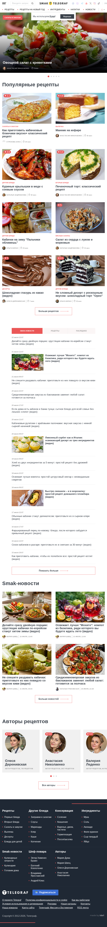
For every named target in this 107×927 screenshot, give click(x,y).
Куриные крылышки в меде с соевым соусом (22, 188)
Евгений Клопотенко (37, 866)
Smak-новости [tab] (27, 331)
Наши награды (68, 904)
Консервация (64, 810)
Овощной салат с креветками (27, 62)
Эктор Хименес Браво (39, 859)
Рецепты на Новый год (32, 9)
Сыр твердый (91, 837)
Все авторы (48, 785)
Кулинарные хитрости (10, 859)
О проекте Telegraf (11, 900)
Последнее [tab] (81, 331)
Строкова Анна (13, 142)
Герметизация (64, 834)
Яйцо (86, 841)
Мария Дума (63, 858)
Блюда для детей (13, 841)
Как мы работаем (81, 900)
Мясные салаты (63, 236)
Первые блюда (12, 817)
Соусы (34, 822)
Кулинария (9, 865)
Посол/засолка (64, 839)
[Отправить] (32, 3)
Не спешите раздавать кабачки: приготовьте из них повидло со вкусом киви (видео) (24, 680)
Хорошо (67, 16)
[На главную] (53, 3)
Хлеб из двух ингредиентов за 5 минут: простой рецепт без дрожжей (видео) (49, 464)
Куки (52, 16)
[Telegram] (82, 3)
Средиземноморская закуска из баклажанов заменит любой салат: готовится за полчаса (80, 680)
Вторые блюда (62, 183)
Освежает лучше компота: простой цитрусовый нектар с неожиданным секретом (50, 478)
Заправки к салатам (41, 817)
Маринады (36, 827)
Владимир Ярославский (37, 874)
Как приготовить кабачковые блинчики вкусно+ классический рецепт (24, 133)
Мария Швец (12, 636)
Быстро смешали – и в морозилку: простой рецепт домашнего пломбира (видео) (67, 494)
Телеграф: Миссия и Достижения (56, 908)
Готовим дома (11, 870)
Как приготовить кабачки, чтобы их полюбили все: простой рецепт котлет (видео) (52, 557)
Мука (86, 817)
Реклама (52, 904)
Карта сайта (28, 908)
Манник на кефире (68, 130)
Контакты (85, 904)
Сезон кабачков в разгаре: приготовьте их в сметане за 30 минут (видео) (51, 544)
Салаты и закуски (13, 17)
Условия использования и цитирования (22, 904)
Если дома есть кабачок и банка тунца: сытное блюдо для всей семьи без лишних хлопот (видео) (53, 410)
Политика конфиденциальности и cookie (46, 900)
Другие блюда (8, 183)
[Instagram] (95, 3)
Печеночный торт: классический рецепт (78, 188)
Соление (61, 817)
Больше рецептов (49, 311)
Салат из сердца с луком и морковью (74, 241)
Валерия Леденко (93, 762)
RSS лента (83, 908)
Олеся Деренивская (15, 301)
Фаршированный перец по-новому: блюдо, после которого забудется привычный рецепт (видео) (49, 532)
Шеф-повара (37, 851)
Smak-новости (12, 851)
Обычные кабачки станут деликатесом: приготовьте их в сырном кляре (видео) (51, 517)
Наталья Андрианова (16, 195)
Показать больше (48, 570)
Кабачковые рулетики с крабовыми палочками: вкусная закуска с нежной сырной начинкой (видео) (52, 424)
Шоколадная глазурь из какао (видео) (23, 294)
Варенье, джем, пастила (65, 828)
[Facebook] (73, 3)
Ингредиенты (57, 9)
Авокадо (88, 827)
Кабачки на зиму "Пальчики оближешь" (21, 241)
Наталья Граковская (69, 689)
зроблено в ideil (97, 916)
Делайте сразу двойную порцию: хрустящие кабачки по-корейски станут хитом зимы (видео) (25, 628)
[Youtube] (86, 3)
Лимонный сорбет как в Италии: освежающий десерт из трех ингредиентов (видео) (69, 440)
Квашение (62, 822)
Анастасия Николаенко (18, 68)
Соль (86, 822)
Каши (33, 837)
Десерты (6, 289)
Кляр (33, 832)
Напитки (75, 9)
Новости (90, 9)
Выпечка (60, 126)
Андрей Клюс (37, 880)
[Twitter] (91, 3)
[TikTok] (99, 3)
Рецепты (9, 9)
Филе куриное (91, 832)
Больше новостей (49, 699)
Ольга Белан (12, 248)
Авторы (60, 851)
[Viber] (77, 3)
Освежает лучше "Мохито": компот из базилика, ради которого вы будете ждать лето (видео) (80, 628)
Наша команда (10, 908)
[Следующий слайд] (104, 9)
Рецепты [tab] (55, 331)
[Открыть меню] (4, 3)
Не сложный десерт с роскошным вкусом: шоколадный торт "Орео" (79, 294)
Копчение (36, 841)
